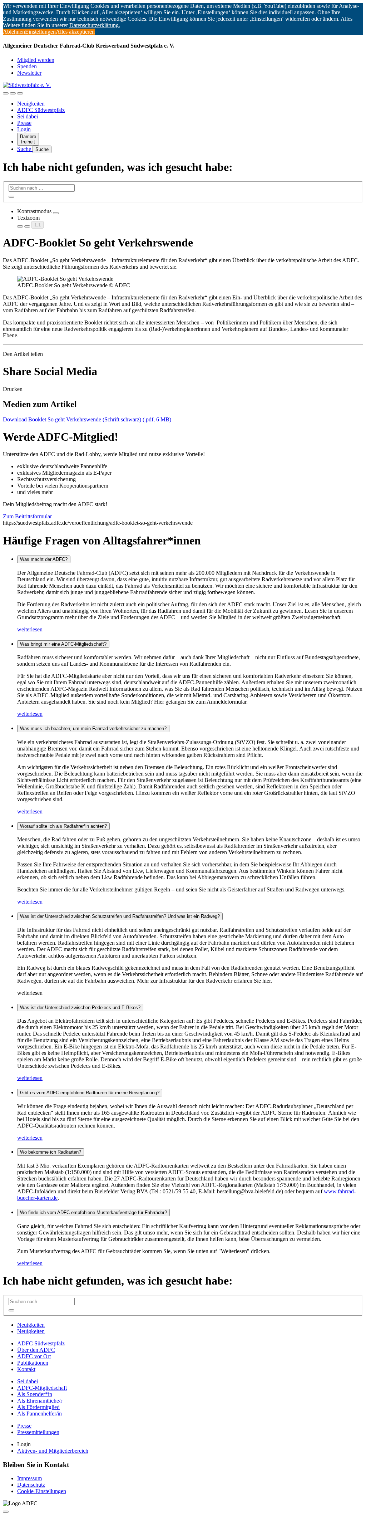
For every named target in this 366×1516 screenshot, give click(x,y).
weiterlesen (30, 629)
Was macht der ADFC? (44, 559)
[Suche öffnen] (13, 93)
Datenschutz (31, 1485)
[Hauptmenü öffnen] (20, 93)
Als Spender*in (34, 1394)
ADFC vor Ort (34, 1356)
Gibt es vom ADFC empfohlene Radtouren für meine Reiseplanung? (89, 1092)
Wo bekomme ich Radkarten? (50, 1152)
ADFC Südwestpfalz (41, 110)
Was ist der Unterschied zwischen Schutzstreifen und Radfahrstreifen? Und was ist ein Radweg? (120, 916)
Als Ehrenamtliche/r (39, 1401)
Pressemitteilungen (38, 1432)
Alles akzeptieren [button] (75, 32)
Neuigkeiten (31, 104)
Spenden (27, 66)
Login (24, 129)
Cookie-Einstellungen (41, 1491)
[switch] (56, 213)
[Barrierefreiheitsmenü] (6, 93)
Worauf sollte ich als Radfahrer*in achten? (63, 826)
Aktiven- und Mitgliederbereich (52, 1451)
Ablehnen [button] (14, 32)
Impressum (29, 1478)
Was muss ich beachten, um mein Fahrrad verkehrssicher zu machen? (93, 728)
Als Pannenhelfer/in (39, 1413)
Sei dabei (27, 116)
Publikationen (32, 1363)
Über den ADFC (36, 1350)
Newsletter (29, 73)
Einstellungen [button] (40, 32)
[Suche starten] (11, 197)
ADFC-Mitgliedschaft (42, 1388)
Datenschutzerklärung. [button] (94, 25)
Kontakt (26, 1369)
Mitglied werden (35, 60)
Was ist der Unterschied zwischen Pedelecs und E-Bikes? (80, 1007)
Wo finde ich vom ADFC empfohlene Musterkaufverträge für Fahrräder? (93, 1212)
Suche (25, 149)
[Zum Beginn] (6, 1512)
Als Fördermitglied (38, 1407)
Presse (24, 123)
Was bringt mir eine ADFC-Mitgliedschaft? (63, 644)
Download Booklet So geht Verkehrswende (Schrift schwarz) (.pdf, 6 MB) (87, 419)
